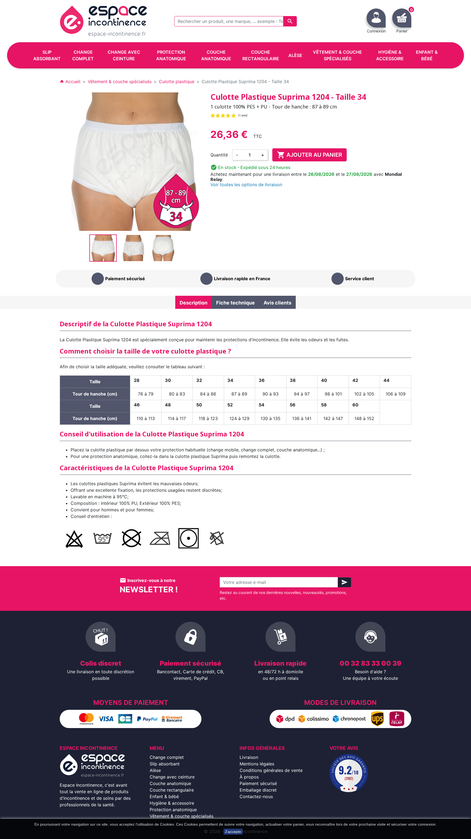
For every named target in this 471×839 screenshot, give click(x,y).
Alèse (155, 770)
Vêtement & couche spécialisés (181, 816)
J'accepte (233, 831)
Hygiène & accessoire (172, 803)
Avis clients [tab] (277, 303)
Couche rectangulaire (172, 790)
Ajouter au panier (309, 155)
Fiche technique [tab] (235, 303)
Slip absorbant (165, 763)
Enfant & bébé (164, 796)
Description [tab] (193, 303)
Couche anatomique (170, 783)
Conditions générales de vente (271, 770)
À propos (249, 777)
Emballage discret (258, 790)
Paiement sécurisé (258, 783)
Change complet (167, 757)
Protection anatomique (173, 809)
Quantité (219, 155)
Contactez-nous (256, 796)
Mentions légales (257, 763)
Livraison (249, 757)
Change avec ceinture (172, 777)
